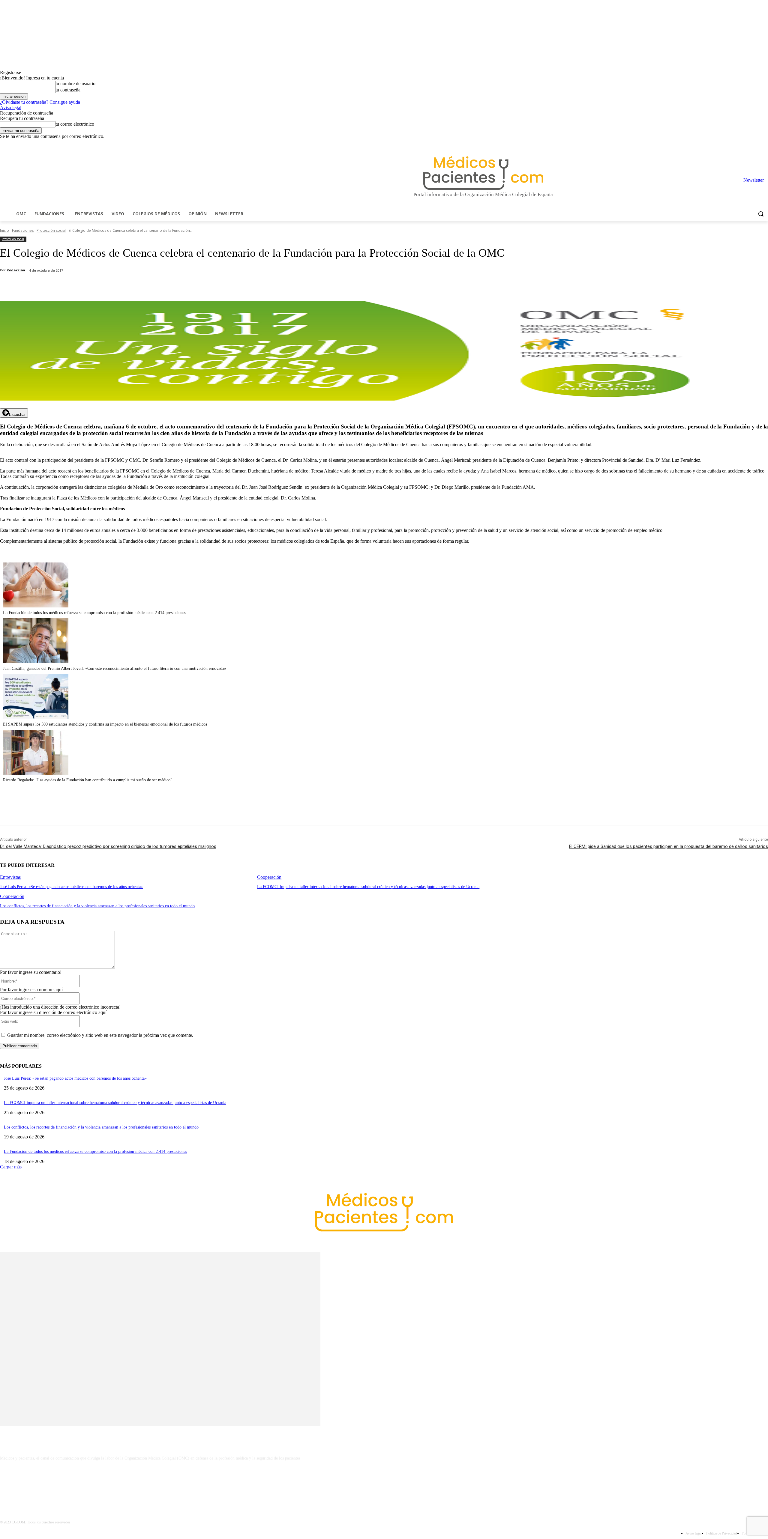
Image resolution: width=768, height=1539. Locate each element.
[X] (756, 143)
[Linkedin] (739, 143)
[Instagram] (731, 143)
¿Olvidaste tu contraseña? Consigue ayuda (40, 102)
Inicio (4, 230)
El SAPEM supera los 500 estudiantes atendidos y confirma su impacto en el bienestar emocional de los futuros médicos (105, 724)
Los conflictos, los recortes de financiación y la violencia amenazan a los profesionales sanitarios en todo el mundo (97, 906)
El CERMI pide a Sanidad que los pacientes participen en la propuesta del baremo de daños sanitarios (668, 846)
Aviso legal (10, 107)
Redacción (16, 270)
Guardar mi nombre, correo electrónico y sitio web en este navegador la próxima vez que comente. (100, 1035)
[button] (761, 214)
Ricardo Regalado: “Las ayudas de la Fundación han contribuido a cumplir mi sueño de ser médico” (87, 780)
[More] (170, 286)
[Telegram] (748, 143)
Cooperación (269, 877)
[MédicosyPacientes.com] (483, 173)
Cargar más (11, 1166)
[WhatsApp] (105, 286)
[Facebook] (722, 143)
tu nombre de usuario (75, 83)
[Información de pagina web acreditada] (384, 1484)
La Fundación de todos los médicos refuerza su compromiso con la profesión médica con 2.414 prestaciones (94, 612)
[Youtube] (764, 143)
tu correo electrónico (75, 124)
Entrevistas (10, 877)
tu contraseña (68, 89)
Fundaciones (23, 230)
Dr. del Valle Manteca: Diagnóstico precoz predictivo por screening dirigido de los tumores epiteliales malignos (108, 846)
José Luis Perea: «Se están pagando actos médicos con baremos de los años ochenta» (71, 886)
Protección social (51, 230)
